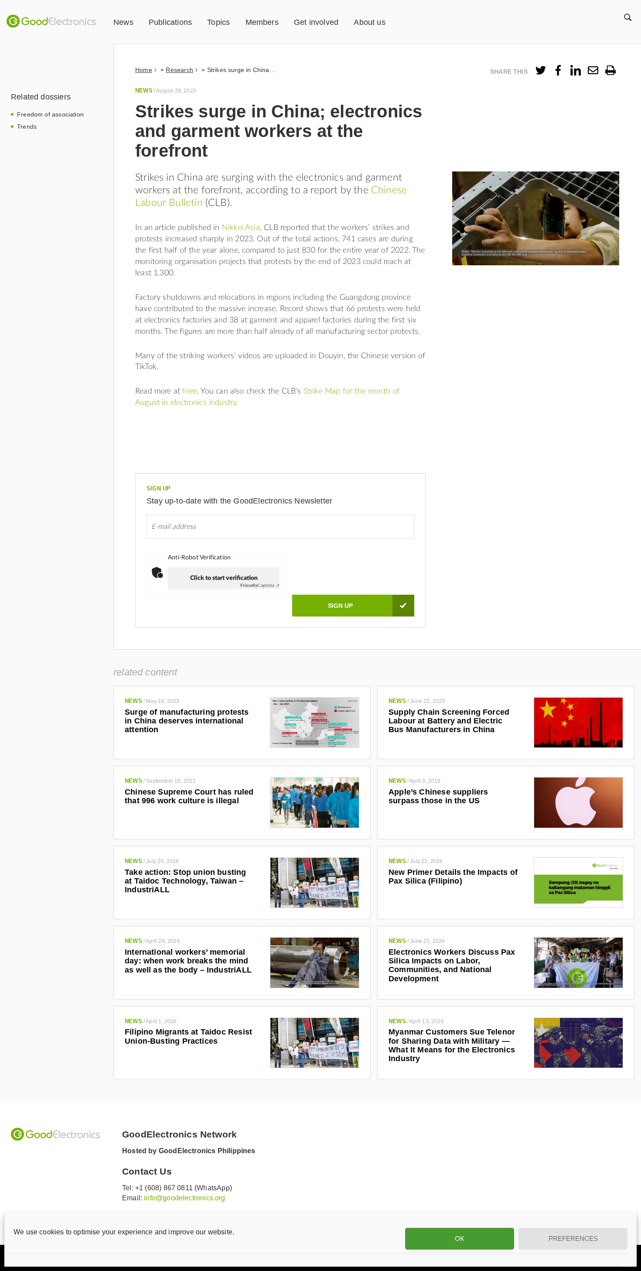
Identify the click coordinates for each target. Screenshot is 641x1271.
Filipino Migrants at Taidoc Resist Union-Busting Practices (188, 1036)
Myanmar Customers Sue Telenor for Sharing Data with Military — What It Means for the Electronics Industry (452, 1045)
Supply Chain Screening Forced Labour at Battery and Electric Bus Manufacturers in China (449, 721)
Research (179, 69)
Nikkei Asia (241, 228)
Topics (218, 22)
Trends (27, 126)
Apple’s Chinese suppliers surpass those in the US (438, 796)
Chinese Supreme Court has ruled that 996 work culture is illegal (189, 796)
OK (459, 1238)
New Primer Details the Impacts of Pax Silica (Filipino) (453, 876)
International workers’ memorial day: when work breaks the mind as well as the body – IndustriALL (188, 961)
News (123, 22)
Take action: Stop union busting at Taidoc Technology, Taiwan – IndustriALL (185, 881)
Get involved (316, 22)
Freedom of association (50, 114)
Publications (170, 22)
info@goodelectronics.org (184, 1198)
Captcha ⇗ (260, 585)
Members (262, 22)
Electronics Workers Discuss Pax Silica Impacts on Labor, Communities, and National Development (452, 965)
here (189, 391)
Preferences (573, 1238)
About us (369, 22)
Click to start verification (224, 578)
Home (143, 69)
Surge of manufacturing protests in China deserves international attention (187, 721)
